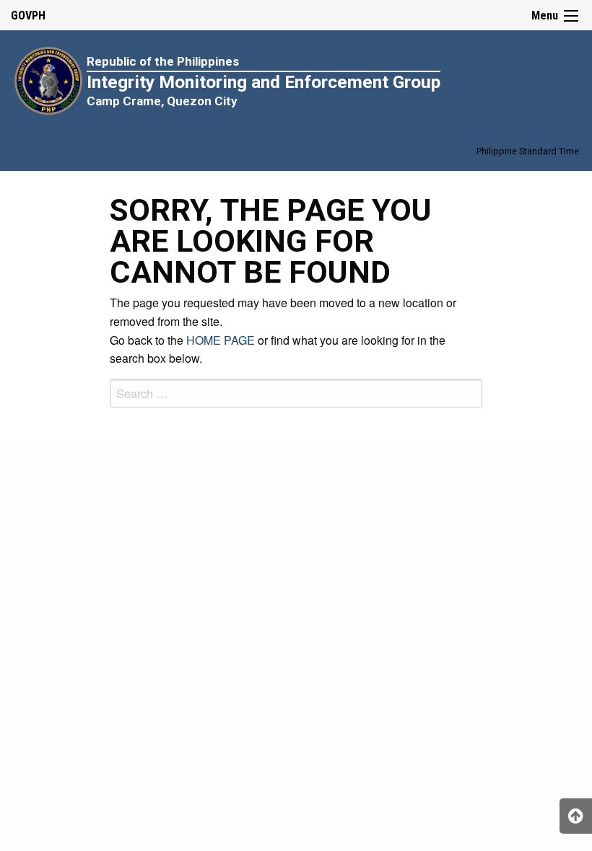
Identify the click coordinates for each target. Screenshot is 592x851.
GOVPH (28, 15)
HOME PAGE (220, 340)
